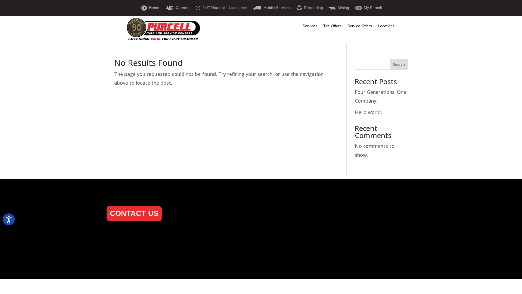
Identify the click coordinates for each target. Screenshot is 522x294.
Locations (386, 26)
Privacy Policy (201, 263)
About (192, 219)
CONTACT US (134, 213)
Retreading (282, 237)
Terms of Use (285, 254)
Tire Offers (332, 26)
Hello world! (368, 112)
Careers (194, 237)
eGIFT (192, 245)
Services (310, 26)
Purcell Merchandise (208, 254)
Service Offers (359, 26)
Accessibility (284, 245)
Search (399, 64)
